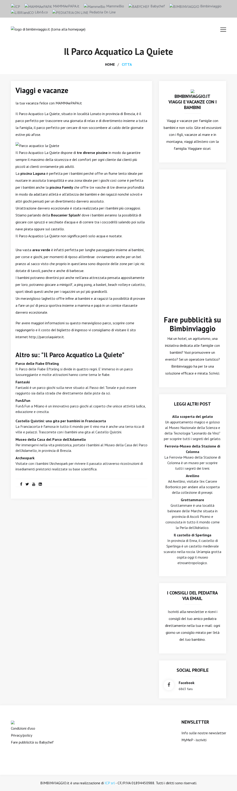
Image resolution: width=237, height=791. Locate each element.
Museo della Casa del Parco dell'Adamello (51, 439)
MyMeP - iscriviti (193, 740)
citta (127, 64)
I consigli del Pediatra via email (192, 595)
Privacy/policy (21, 735)
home (110, 64)
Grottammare (192, 499)
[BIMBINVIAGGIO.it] (192, 90)
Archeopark (25, 458)
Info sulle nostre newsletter (203, 733)
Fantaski (23, 382)
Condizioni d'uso (23, 728)
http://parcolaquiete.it (46, 337)
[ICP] (15, 6)
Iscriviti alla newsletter (186, 611)
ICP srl (110, 783)
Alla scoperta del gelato (192, 416)
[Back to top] (226, 780)
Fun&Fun (23, 400)
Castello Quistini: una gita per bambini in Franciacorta (61, 421)
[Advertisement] (192, 245)
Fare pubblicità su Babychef (32, 742)
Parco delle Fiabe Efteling (37, 363)
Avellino (192, 475)
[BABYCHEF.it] (13, 722)
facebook (186, 682)
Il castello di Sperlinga (192, 535)
